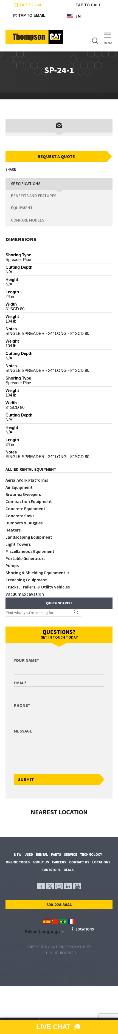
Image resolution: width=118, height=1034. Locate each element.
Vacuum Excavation (24, 594)
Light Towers (18, 544)
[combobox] (88, 15)
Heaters (13, 530)
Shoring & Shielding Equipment (35, 572)
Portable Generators (25, 558)
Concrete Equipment (25, 508)
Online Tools (18, 862)
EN (78, 16)
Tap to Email (31, 15)
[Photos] (59, 126)
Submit (26, 779)
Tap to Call (31, 5)
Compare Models (27, 220)
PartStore (51, 870)
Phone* (22, 705)
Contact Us (79, 862)
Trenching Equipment (26, 579)
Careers (59, 862)
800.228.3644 (59, 904)
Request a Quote (56, 156)
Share (10, 169)
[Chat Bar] (59, 1027)
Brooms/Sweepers (23, 494)
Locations (101, 862)
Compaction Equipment (28, 501)
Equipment (22, 207)
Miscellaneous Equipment (29, 551)
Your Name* (26, 660)
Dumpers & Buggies (24, 522)
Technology (91, 854)
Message (23, 731)
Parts (56, 854)
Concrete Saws (19, 515)
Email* (20, 682)
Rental (42, 854)
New (17, 854)
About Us (41, 862)
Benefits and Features (33, 195)
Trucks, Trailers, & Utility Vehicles (37, 587)
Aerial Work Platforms (26, 480)
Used (28, 854)
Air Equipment (19, 487)
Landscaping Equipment (28, 537)
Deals (69, 870)
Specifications (25, 183)
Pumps (12, 565)
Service (70, 854)
